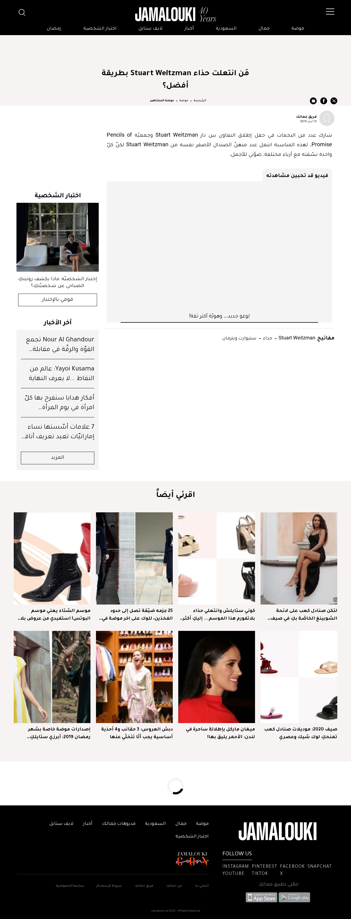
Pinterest (264, 866)
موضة (297, 28)
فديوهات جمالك (118, 824)
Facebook (292, 866)
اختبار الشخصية (100, 28)
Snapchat (319, 866)
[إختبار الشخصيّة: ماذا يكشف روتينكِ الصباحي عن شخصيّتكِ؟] (57, 237)
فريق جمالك (306, 116)
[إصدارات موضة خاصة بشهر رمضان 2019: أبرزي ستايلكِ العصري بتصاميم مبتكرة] (52, 677)
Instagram (235, 866)
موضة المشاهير (162, 100)
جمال (264, 28)
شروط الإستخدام (109, 886)
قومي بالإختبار (57, 300)
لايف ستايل (150, 28)
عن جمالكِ (174, 886)
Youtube (233, 874)
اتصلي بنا (202, 886)
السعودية (226, 28)
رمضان (54, 28)
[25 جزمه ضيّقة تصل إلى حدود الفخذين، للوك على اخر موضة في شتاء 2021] (134, 558)
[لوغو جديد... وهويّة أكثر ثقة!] (219, 246)
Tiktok (260, 874)
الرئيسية (200, 100)
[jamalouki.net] (175, 14)
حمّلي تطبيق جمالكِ (278, 884)
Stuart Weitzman (296, 338)
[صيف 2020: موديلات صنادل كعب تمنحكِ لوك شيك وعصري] (299, 677)
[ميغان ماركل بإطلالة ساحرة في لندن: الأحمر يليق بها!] (216, 677)
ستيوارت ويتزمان (239, 338)
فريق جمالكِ (144, 886)
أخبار (189, 28)
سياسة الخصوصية (70, 886)
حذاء (267, 338)
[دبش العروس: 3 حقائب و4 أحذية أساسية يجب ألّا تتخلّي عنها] (134, 677)
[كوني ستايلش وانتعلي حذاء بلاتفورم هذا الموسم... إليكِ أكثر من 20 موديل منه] (216, 558)
